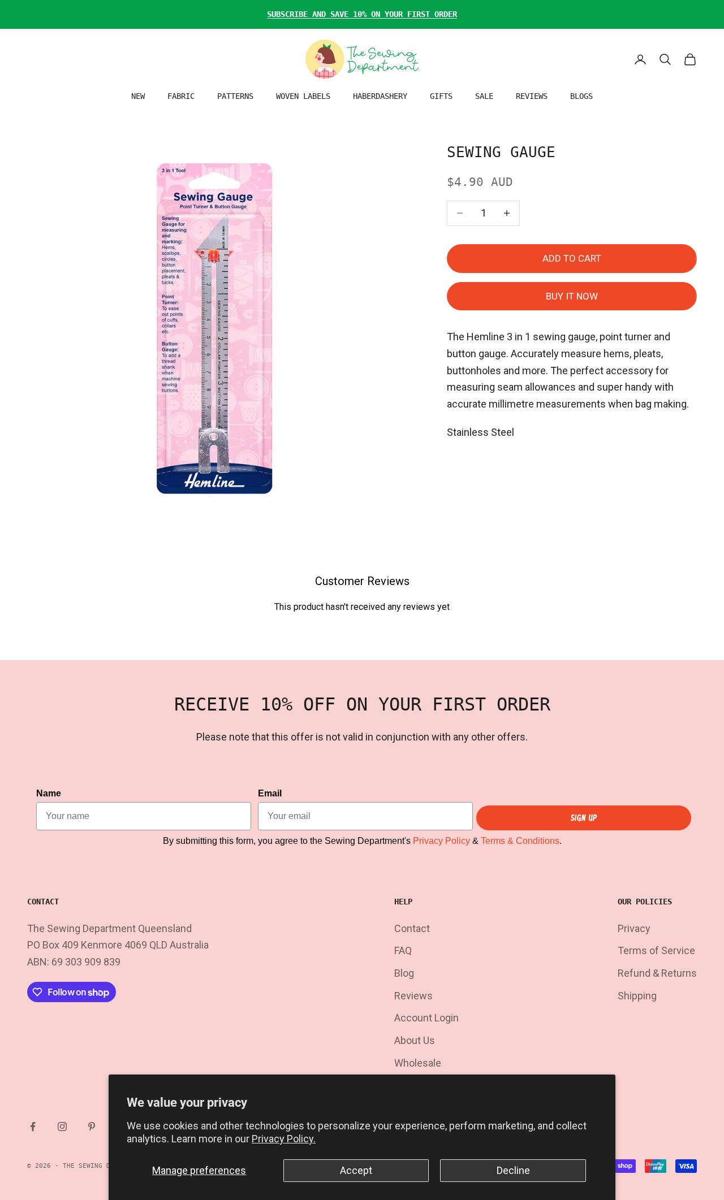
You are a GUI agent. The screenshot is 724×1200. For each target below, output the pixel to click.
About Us (414, 1040)
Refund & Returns (657, 973)
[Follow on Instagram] (62, 1126)
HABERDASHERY (380, 96)
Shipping (637, 996)
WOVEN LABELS (303, 96)
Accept (356, 1170)
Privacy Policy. (284, 1139)
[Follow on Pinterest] (91, 1126)
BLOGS (581, 96)
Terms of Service (656, 950)
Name (48, 793)
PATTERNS (235, 96)
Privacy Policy (441, 841)
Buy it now (572, 296)
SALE (484, 96)
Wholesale (417, 1063)
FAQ (403, 950)
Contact (412, 928)
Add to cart (571, 258)
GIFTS (441, 96)
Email (270, 793)
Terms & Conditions (520, 841)
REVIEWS (532, 96)
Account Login (426, 1018)
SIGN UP (584, 817)
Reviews (413, 996)
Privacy (634, 928)
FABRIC (181, 96)
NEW (138, 96)
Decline (513, 1170)
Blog (404, 973)
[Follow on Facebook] (32, 1126)
